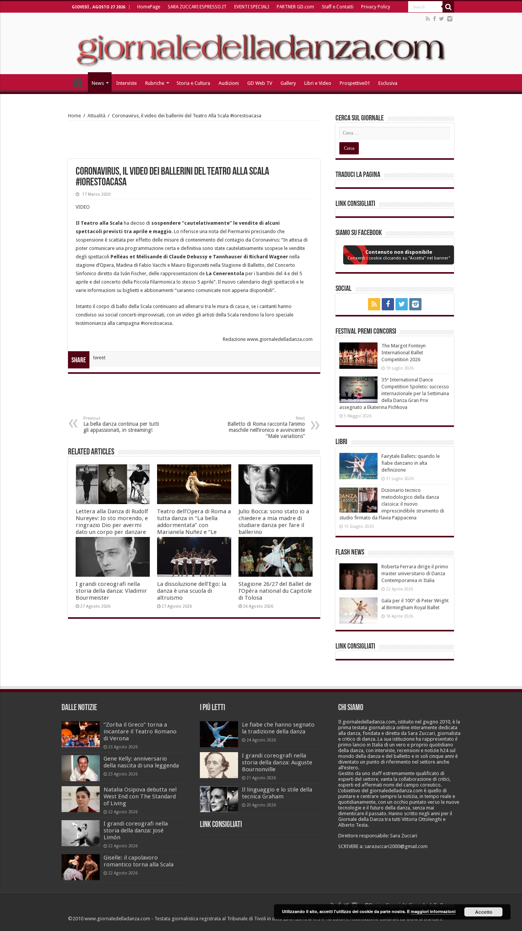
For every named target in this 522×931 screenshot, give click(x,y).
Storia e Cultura (193, 83)
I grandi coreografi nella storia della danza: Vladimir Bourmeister (111, 591)
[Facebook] (434, 18)
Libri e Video (317, 83)
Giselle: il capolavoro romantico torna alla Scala (138, 861)
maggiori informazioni (433, 911)
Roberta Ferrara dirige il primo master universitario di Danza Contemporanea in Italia (414, 573)
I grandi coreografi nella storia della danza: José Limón (136, 830)
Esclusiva (387, 83)
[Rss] (428, 18)
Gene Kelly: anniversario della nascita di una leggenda (141, 762)
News (98, 83)
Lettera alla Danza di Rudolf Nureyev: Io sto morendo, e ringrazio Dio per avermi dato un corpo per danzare (112, 521)
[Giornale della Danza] (261, 43)
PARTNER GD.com (295, 7)
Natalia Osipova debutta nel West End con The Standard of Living (140, 796)
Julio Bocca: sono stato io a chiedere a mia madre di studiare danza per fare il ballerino (273, 521)
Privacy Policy (375, 7)
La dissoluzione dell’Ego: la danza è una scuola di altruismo (191, 591)
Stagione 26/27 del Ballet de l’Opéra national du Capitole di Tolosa (275, 591)
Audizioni (229, 83)
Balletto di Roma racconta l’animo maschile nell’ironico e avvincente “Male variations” (266, 427)
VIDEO (83, 207)
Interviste (126, 83)
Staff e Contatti (337, 7)
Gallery (288, 83)
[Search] (448, 7)
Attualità (96, 115)
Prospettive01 (355, 83)
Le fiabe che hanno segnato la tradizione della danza (278, 728)
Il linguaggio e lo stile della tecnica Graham (277, 793)
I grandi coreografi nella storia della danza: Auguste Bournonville (277, 762)
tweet (99, 357)
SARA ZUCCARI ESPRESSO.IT (197, 7)
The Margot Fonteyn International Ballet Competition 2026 (403, 352)
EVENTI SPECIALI (251, 7)
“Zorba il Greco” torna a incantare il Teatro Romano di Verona (140, 731)
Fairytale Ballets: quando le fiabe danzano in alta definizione (410, 463)
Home (74, 115)
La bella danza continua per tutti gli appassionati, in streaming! (121, 424)
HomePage (148, 7)
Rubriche (154, 83)
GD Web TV (259, 83)
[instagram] (449, 18)
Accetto (483, 911)
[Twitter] (441, 18)
